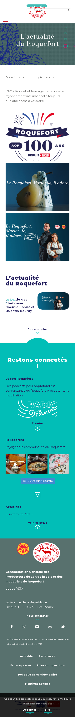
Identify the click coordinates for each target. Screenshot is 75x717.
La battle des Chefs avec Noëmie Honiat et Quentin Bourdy (20, 305)
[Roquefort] (37, 11)
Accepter (30, 709)
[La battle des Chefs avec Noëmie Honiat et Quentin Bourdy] (53, 301)
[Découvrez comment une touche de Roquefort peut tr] (16, 464)
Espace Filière (36, 5)
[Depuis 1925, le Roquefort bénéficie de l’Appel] (59, 464)
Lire (48, 709)
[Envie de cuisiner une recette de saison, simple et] (38, 464)
